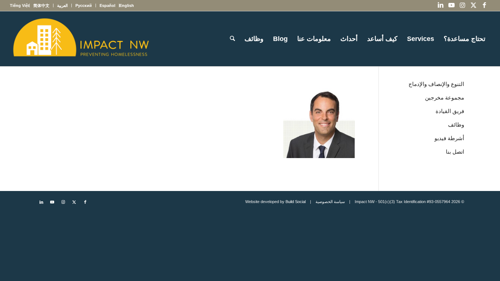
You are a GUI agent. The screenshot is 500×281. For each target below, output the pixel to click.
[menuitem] (126, 5)
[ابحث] (232, 38)
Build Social (296, 201)
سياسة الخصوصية (330, 201)
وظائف (456, 124)
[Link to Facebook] (484, 5)
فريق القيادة (450, 111)
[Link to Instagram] (462, 5)
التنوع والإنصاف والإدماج (436, 84)
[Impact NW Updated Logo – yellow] (80, 38)
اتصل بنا (455, 152)
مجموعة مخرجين (444, 97)
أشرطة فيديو (449, 138)
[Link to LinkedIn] (440, 5)
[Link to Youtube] (451, 5)
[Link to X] (473, 5)
